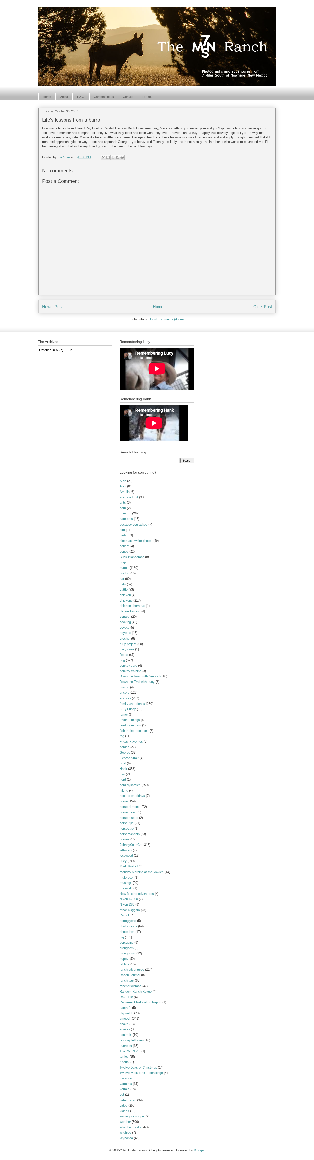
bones (124, 551)
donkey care (128, 665)
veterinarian (128, 1100)
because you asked (133, 524)
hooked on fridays (132, 796)
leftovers (126, 850)
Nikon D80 (127, 904)
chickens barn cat (132, 606)
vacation (126, 1078)
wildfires (125, 1132)
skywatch (126, 1013)
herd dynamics (130, 785)
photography (128, 926)
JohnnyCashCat (131, 845)
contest (125, 616)
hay (122, 774)
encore (124, 692)
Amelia (125, 492)
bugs (123, 562)
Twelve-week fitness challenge (141, 1073)
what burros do (130, 1127)
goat (123, 763)
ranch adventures (132, 969)
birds (123, 535)
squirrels (126, 1035)
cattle (124, 589)
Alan (123, 481)
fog (122, 736)
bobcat (124, 546)
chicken (125, 595)
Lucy (123, 861)
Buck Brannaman (132, 557)
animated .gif (129, 497)
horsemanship (130, 834)
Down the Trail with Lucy (137, 682)
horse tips (127, 823)
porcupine (126, 942)
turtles (124, 1056)
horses (124, 839)
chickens (126, 600)
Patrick (125, 915)
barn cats (126, 519)
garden (124, 747)
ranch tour (127, 980)
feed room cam (130, 725)
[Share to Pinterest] (122, 157)
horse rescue (129, 818)
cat (122, 579)
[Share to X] (112, 157)
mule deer (127, 877)
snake (124, 1024)
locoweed (126, 855)
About (64, 97)
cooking (125, 622)
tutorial (124, 1062)
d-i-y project (128, 644)
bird (122, 530)
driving (124, 687)
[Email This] (103, 157)
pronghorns (127, 953)
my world (126, 888)
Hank (123, 769)
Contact (128, 97)
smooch (125, 1018)
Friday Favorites (131, 741)
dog (122, 660)
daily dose (127, 649)
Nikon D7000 (129, 899)
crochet (125, 638)
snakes (125, 1029)
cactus (124, 573)
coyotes (125, 633)
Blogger (199, 1150)
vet (122, 1094)
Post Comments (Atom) (167, 319)
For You (147, 97)
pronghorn (127, 948)
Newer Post (52, 307)
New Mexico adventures (137, 894)
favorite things (130, 720)
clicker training (130, 611)
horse (124, 801)
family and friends (132, 703)
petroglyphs (128, 921)
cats (123, 584)
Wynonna (126, 1138)
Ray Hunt (126, 997)
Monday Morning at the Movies (142, 872)
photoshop (127, 932)
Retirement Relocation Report (140, 1002)
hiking (124, 790)
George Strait (129, 758)
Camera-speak (104, 97)
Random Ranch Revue (136, 991)
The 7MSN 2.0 (130, 1051)
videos (124, 1111)
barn (123, 508)
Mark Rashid (129, 866)
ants (123, 502)
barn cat (125, 513)
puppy (124, 959)
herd (123, 779)
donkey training (130, 671)
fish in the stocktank (134, 731)
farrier (124, 714)
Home (47, 97)
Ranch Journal (130, 975)
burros (124, 568)
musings (126, 883)
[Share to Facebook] (117, 157)
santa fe (125, 1008)
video (123, 1105)
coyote (124, 627)
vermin (124, 1089)
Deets (124, 655)
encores (125, 698)
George (125, 752)
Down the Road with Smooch (140, 676)
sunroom (126, 1046)
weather (125, 1122)
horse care (127, 812)
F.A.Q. (81, 97)
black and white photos (136, 541)
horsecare (127, 828)
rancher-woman (130, 986)
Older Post (262, 307)
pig (122, 937)
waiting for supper (132, 1116)
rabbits (124, 964)
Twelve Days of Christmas (138, 1067)
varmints (126, 1084)
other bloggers (130, 910)
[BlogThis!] (108, 157)
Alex (123, 486)
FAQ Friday (128, 709)
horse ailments (130, 806)
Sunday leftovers (132, 1040)
